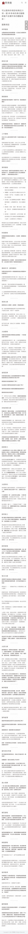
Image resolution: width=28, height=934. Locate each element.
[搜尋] (22, 2)
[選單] (25, 2)
